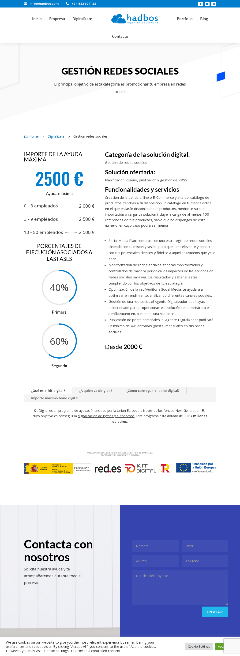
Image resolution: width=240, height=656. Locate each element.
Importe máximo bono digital (54, 398)
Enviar (215, 611)
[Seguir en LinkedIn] (213, 4)
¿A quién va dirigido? (95, 390)
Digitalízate (82, 18)
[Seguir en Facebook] (200, 4)
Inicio (37, 18)
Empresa (57, 18)
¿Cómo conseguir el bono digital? (152, 390)
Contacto (120, 36)
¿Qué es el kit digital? (48, 390)
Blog (204, 18)
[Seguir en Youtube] (207, 4)
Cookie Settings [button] (199, 646)
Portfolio (185, 18)
